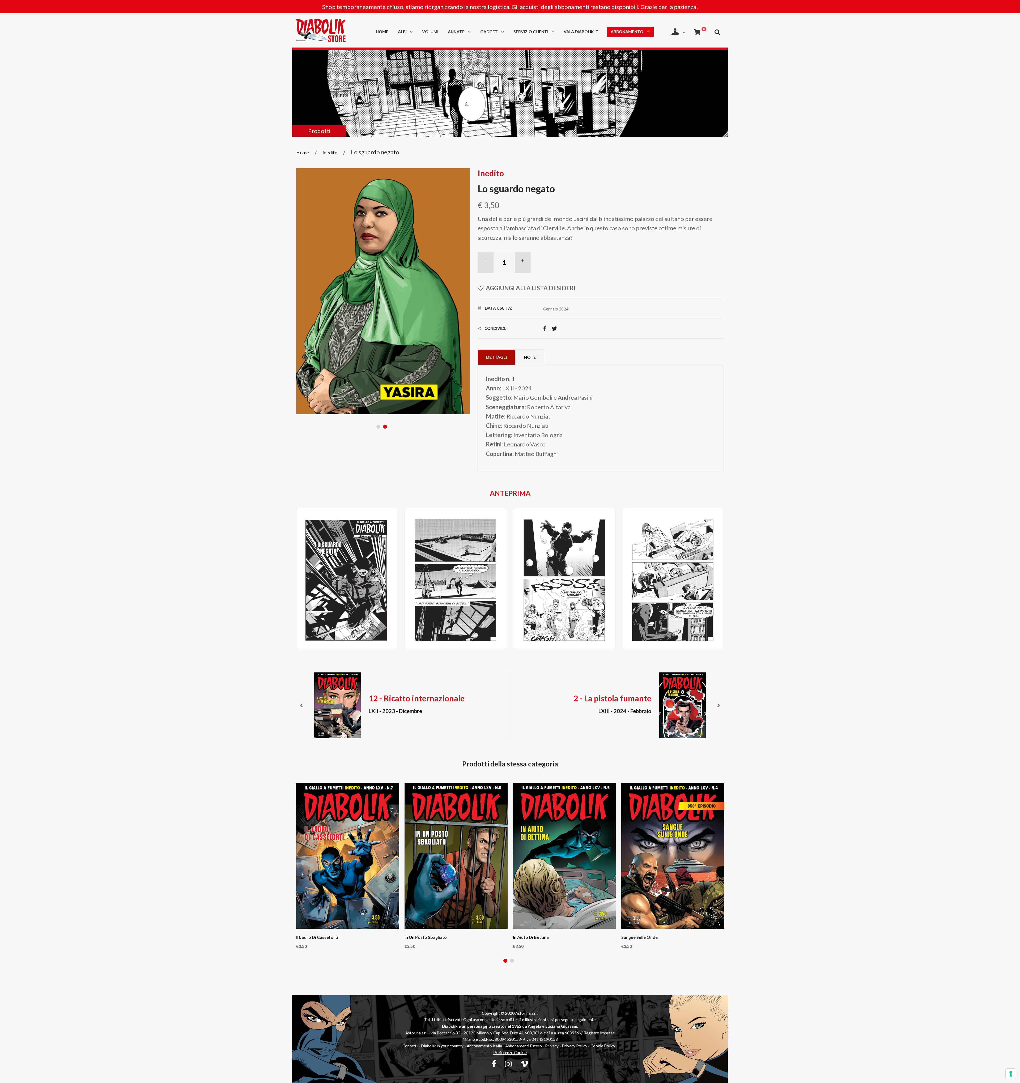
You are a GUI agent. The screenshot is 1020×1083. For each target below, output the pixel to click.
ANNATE (456, 31)
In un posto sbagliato (426, 937)
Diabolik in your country (442, 1045)
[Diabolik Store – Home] (328, 32)
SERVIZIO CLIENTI (531, 31)
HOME (382, 31)
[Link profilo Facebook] (494, 1063)
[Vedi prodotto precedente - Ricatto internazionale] (301, 705)
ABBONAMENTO (627, 31)
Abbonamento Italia (484, 1045)
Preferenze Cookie (510, 1052)
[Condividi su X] (554, 328)
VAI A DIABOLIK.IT (581, 31)
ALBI (402, 31)
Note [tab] (530, 357)
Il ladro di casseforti (317, 937)
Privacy (552, 1045)
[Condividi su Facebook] (545, 328)
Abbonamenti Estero (523, 1045)
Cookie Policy (602, 1045)
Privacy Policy (574, 1045)
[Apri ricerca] (717, 31)
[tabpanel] (383, 291)
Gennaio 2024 (555, 308)
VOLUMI (430, 31)
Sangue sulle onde (639, 937)
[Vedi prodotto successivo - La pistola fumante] (719, 705)
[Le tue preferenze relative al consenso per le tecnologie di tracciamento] (1011, 1074)
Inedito (329, 152)
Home (302, 152)
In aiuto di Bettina (531, 937)
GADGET (489, 31)
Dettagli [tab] (496, 357)
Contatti (410, 1045)
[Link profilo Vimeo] (525, 1063)
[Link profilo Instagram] (508, 1063)
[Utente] (678, 31)
